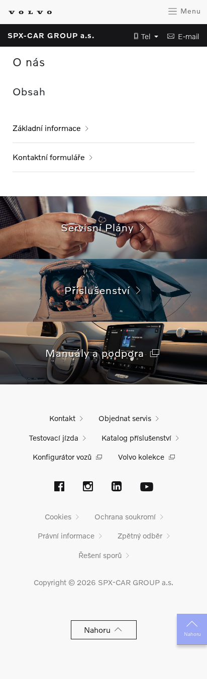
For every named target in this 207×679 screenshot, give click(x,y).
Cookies (58, 516)
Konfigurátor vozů (62, 456)
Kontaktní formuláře (49, 157)
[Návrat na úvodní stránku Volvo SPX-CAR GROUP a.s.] (30, 12)
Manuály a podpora (97, 352)
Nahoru (192, 634)
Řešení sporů (100, 555)
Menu (189, 11)
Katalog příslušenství (136, 437)
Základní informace (47, 127)
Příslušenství (100, 290)
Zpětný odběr (140, 535)
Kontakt (62, 418)
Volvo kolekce (141, 456)
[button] (143, 36)
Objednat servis (124, 418)
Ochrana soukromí (125, 516)
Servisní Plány (100, 227)
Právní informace (66, 535)
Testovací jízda (53, 437)
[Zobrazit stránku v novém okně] (59, 487)
